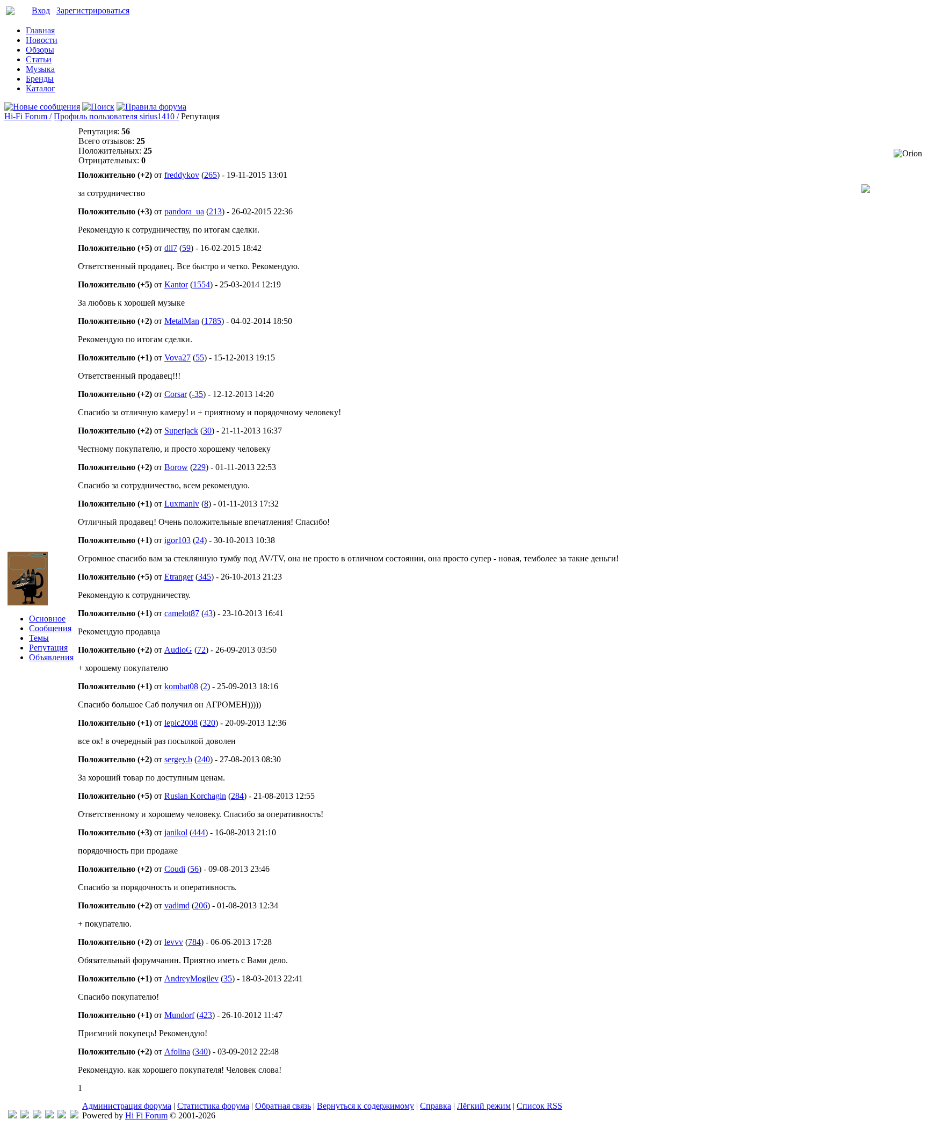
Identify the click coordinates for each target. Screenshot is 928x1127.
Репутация (48, 647)
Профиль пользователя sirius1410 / (116, 116)
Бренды (40, 78)
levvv (173, 942)
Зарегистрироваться (92, 10)
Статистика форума (213, 1105)
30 (207, 430)
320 (208, 722)
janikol (175, 832)
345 (204, 576)
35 (227, 978)
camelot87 (181, 613)
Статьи (39, 59)
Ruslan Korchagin (195, 795)
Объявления (51, 657)
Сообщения (50, 628)
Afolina (177, 1051)
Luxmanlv (181, 503)
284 (237, 795)
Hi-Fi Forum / (28, 116)
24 (199, 540)
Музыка (40, 69)
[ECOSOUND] (49, 1115)
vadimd (177, 905)
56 (194, 868)
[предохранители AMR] (12, 1115)
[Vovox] (74, 1115)
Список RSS (539, 1105)
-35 (197, 394)
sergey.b (178, 759)
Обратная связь (283, 1105)
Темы (39, 637)
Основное (47, 618)
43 (208, 613)
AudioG (178, 649)
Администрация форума (126, 1105)
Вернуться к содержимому (365, 1105)
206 (200, 905)
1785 (212, 321)
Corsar (175, 394)
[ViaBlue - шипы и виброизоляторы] (61, 1115)
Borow (176, 467)
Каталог (40, 88)
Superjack (181, 430)
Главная (40, 30)
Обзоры (40, 49)
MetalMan (181, 321)
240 (203, 759)
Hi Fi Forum (146, 1115)
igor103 (177, 540)
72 (201, 649)
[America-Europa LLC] (24, 1115)
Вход (41, 10)
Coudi (174, 868)
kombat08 (181, 686)
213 (215, 211)
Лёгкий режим (484, 1105)
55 (199, 357)
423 (205, 1015)
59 (186, 247)
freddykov (181, 174)
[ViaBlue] (37, 1115)
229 (199, 467)
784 (194, 942)
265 (210, 174)
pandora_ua (184, 211)
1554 (201, 284)
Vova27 (177, 357)
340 (201, 1051)
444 (198, 832)
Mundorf (179, 1015)
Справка (435, 1105)
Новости (41, 40)
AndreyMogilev (191, 978)
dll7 (170, 247)
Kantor (176, 284)
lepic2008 (181, 722)
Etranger (178, 576)
